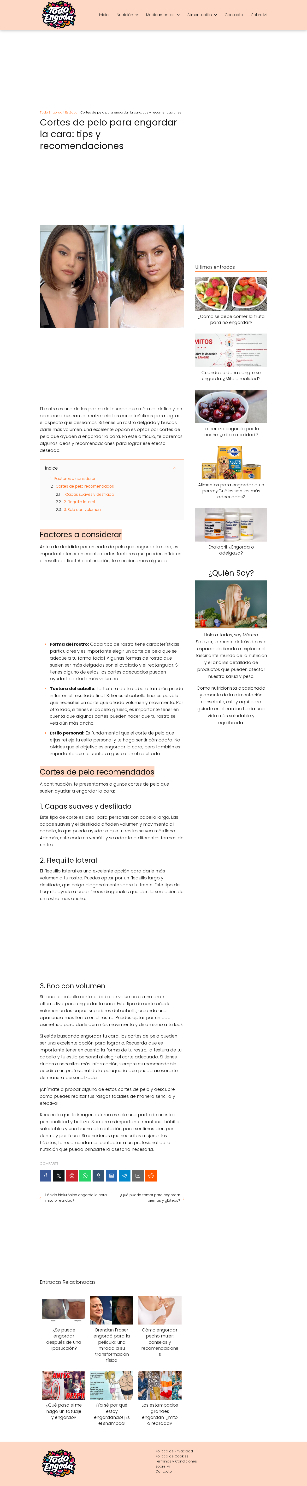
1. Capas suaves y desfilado (88, 494)
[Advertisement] (153, 70)
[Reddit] (151, 1176)
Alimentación (199, 15)
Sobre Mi (259, 15)
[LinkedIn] (111, 1176)
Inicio (104, 15)
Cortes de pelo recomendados (85, 486)
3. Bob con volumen (82, 509)
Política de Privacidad (174, 1451)
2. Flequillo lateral (79, 502)
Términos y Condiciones (176, 1461)
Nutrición (125, 15)
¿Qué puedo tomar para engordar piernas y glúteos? (149, 1197)
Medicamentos (160, 15)
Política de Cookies (172, 1456)
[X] (59, 1176)
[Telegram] (124, 1176)
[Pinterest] (72, 1176)
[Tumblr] (98, 1176)
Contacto (234, 15)
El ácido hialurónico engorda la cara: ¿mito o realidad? (75, 1197)
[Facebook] (45, 1176)
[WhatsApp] (85, 1176)
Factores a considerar (74, 478)
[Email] (138, 1176)
